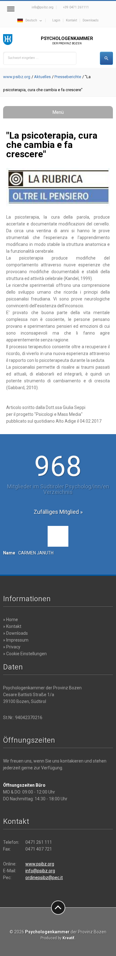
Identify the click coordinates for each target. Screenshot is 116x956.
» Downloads (15, 633)
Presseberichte (67, 76)
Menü (58, 112)
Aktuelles (42, 76)
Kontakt (71, 20)
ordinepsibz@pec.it (44, 877)
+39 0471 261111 (76, 7)
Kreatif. (68, 938)
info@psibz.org (43, 7)
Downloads (91, 20)
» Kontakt (12, 626)
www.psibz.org (16, 76)
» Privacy (11, 646)
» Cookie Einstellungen (25, 653)
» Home (10, 619)
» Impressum (15, 640)
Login (56, 20)
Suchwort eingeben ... (23, 58)
